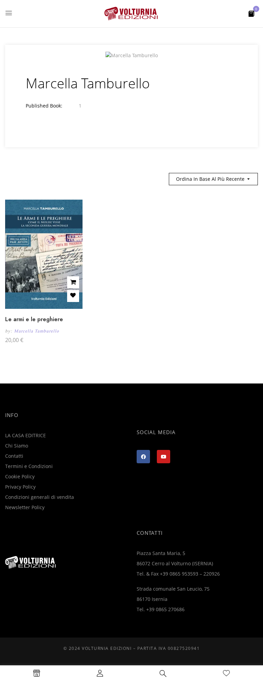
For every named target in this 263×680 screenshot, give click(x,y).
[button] (251, 13)
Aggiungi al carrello (73, 282)
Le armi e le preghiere (34, 319)
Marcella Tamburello (36, 330)
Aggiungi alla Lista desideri (73, 296)
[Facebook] (143, 456)
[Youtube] (163, 456)
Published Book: (44, 105)
